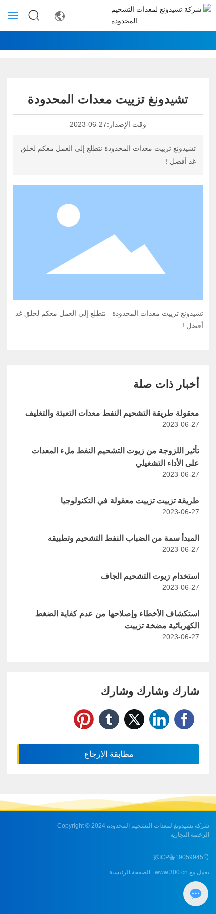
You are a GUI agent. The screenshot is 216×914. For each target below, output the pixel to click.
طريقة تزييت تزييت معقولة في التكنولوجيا (130, 500)
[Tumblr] (109, 719)
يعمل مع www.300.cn (182, 872)
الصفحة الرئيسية (129, 872)
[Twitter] (134, 719)
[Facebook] (184, 719)
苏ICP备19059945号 (181, 857)
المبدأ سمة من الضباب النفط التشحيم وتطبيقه (123, 538)
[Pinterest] (84, 719)
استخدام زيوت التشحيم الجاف (150, 576)
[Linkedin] (159, 719)
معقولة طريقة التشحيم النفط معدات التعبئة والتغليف (112, 413)
